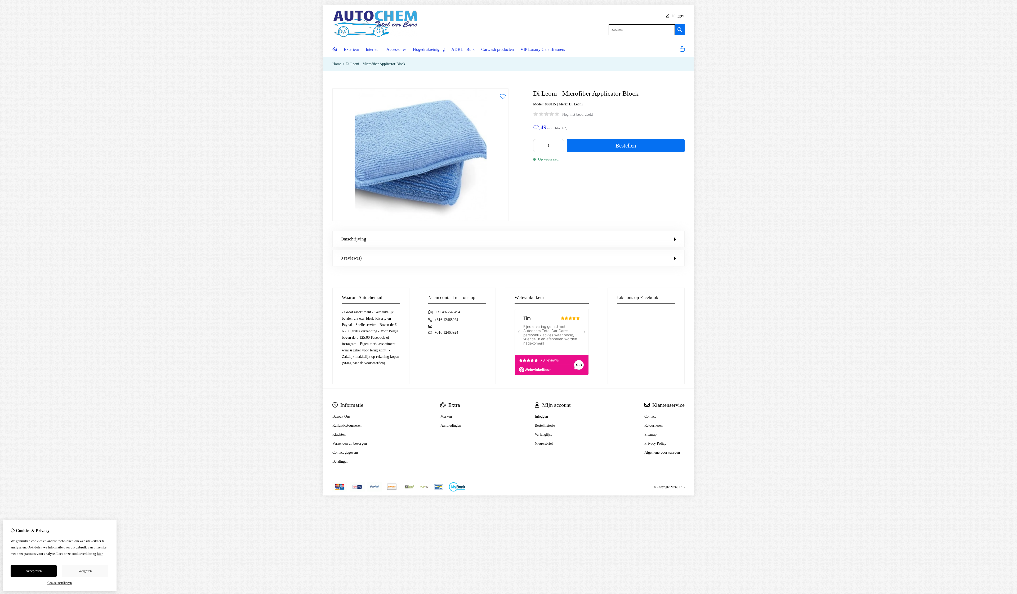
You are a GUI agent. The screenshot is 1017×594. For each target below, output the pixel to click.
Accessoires (396, 49)
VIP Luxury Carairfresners (542, 49)
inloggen (678, 16)
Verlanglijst (543, 434)
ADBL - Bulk (463, 49)
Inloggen (541, 416)
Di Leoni (576, 104)
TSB (682, 487)
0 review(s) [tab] (351, 258)
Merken (446, 416)
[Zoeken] (680, 29)
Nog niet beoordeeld (577, 115)
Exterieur (351, 49)
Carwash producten (497, 49)
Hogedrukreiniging (429, 49)
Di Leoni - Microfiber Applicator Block (375, 64)
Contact (650, 416)
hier (99, 554)
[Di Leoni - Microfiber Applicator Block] (420, 220)
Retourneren (653, 425)
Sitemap (650, 434)
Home (336, 64)
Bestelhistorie (545, 425)
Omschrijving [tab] (353, 239)
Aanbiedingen (450, 425)
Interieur (373, 49)
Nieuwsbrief (544, 443)
